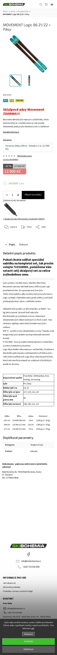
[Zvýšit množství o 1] (18, 195)
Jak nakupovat (9, 583)
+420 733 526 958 (31, 566)
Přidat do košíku (33, 195)
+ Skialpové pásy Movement (24, 219)
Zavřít (47, 234)
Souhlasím (28, 641)
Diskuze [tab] (23, 244)
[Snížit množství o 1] (7, 195)
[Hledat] (41, 4)
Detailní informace (11, 132)
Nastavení (28, 634)
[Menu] (52, 4)
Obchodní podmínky (11, 587)
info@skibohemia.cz (31, 561)
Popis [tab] (12, 244)
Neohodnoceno (24, 156)
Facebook (28, 554)
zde (32, 628)
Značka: (10, 159)
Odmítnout (28, 649)
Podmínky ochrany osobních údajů (18, 591)
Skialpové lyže (36, 444)
